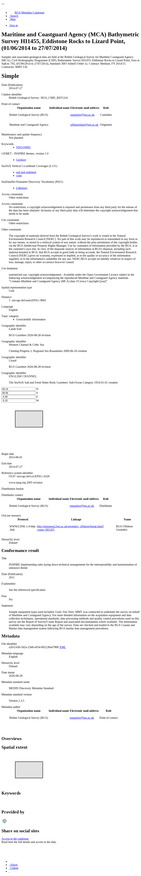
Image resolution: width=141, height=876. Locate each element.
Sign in (14, 25)
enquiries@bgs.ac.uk (82, 114)
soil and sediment (26, 172)
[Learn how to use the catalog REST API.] (9, 871)
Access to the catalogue (15, 838)
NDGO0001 (23, 147)
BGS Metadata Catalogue (29, 12)
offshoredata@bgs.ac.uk (84, 124)
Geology (21, 159)
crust (19, 175)
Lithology (22, 188)
